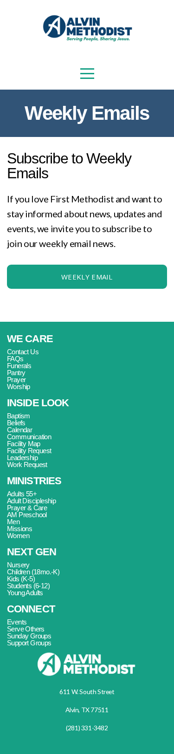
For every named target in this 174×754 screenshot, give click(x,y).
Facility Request (30, 451)
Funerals (19, 366)
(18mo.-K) (45, 572)
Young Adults (25, 593)
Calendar (19, 430)
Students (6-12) (29, 586)
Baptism (18, 416)
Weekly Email (87, 276)
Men (13, 522)
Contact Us (23, 352)
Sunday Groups (29, 636)
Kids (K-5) (21, 579)
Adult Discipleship (32, 501)
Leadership (22, 458)
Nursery (18, 565)
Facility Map (23, 444)
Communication (30, 437)
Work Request (27, 464)
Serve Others (26, 629)
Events (16, 622)
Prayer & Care (28, 508)
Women (18, 536)
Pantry (17, 373)
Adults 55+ (22, 494)
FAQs (16, 359)
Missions (19, 529)
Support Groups (29, 643)
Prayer (17, 380)
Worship (18, 386)
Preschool (33, 515)
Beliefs (16, 423)
